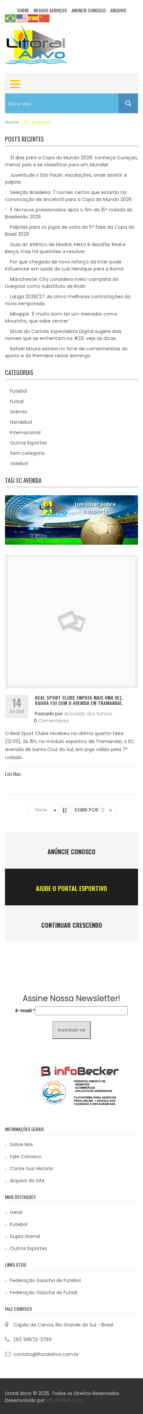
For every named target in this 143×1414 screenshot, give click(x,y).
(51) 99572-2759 (32, 1339)
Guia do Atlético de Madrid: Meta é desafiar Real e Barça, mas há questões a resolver (65, 248)
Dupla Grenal (25, 1236)
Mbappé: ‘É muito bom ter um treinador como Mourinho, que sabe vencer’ (61, 317)
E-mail (25, 1010)
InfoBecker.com (64, 1400)
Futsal (17, 401)
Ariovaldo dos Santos (88, 713)
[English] (22, 18)
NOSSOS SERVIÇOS (50, 10)
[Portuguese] (10, 18)
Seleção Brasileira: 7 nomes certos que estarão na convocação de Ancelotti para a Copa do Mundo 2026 (68, 196)
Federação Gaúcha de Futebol (45, 1280)
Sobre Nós (21, 1144)
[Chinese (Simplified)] (44, 18)
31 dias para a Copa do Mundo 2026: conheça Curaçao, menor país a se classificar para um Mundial (71, 161)
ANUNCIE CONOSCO (89, 10)
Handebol (21, 422)
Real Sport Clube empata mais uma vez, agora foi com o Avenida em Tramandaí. (79, 700)
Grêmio (18, 411)
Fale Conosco (26, 1156)
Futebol (18, 391)
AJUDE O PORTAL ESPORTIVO (71, 888)
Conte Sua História (31, 1168)
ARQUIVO (118, 10)
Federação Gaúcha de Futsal (43, 1292)
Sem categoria (27, 453)
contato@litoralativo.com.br (46, 1354)
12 (102, 810)
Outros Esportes (28, 442)
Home (12, 122)
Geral (16, 1212)
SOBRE (23, 10)
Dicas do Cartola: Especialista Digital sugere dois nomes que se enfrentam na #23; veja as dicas (63, 335)
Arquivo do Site (27, 1180)
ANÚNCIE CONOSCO (71, 851)
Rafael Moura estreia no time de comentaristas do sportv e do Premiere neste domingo (66, 352)
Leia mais (13, 773)
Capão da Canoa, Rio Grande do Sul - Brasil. (63, 1324)
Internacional (25, 432)
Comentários (53, 720)
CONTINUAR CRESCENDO (71, 925)
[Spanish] (33, 18)
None (41, 810)
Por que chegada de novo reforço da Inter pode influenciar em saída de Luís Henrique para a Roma (64, 265)
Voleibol (19, 463)
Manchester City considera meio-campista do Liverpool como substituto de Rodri (61, 283)
